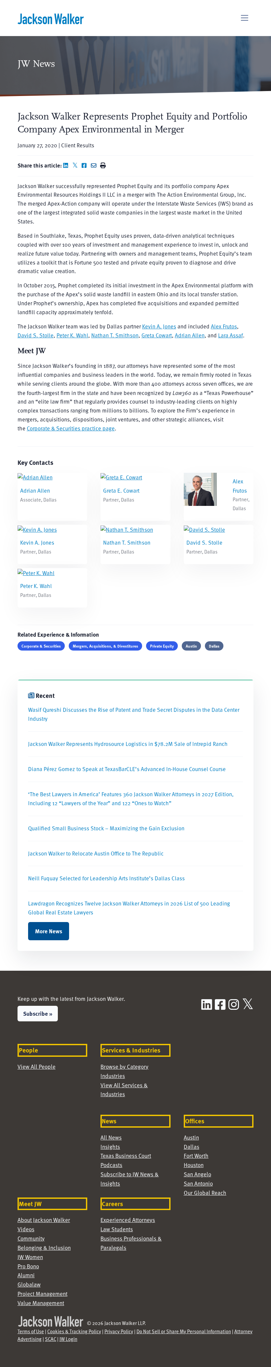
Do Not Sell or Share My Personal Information (183, 1331)
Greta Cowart (156, 335)
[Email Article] (95, 165)
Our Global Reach (205, 1193)
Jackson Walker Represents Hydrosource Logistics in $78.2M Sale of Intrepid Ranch (128, 744)
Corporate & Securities (41, 646)
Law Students (116, 1229)
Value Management (41, 1303)
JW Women (30, 1257)
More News (48, 931)
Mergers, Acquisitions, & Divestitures (105, 646)
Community (31, 1238)
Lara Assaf (230, 335)
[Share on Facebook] (86, 165)
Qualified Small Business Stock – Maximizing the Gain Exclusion (106, 828)
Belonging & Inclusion (44, 1248)
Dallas (214, 646)
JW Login (68, 1339)
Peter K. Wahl (72, 335)
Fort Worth (196, 1155)
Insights (110, 1147)
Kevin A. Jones (159, 326)
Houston (194, 1165)
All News (111, 1137)
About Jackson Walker (44, 1220)
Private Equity (162, 646)
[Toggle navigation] (245, 18)
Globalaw (29, 1284)
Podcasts (111, 1165)
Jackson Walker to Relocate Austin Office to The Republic (96, 853)
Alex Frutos (224, 326)
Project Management (42, 1294)
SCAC (50, 1339)
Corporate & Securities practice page (71, 428)
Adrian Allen (190, 335)
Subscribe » (37, 1013)
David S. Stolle (36, 335)
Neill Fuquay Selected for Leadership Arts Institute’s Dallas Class (106, 878)
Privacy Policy (118, 1331)
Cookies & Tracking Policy (74, 1331)
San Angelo (197, 1174)
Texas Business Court (125, 1155)
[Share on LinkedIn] (67, 165)
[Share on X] (76, 165)
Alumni (26, 1275)
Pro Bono (28, 1266)
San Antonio (198, 1183)
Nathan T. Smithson (114, 335)
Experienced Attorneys (127, 1220)
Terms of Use (31, 1331)
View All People (37, 1066)
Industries (112, 1076)
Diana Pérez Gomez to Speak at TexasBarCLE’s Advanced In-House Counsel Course (127, 769)
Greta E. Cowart (121, 490)
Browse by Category (124, 1066)
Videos (26, 1229)
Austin (191, 646)
